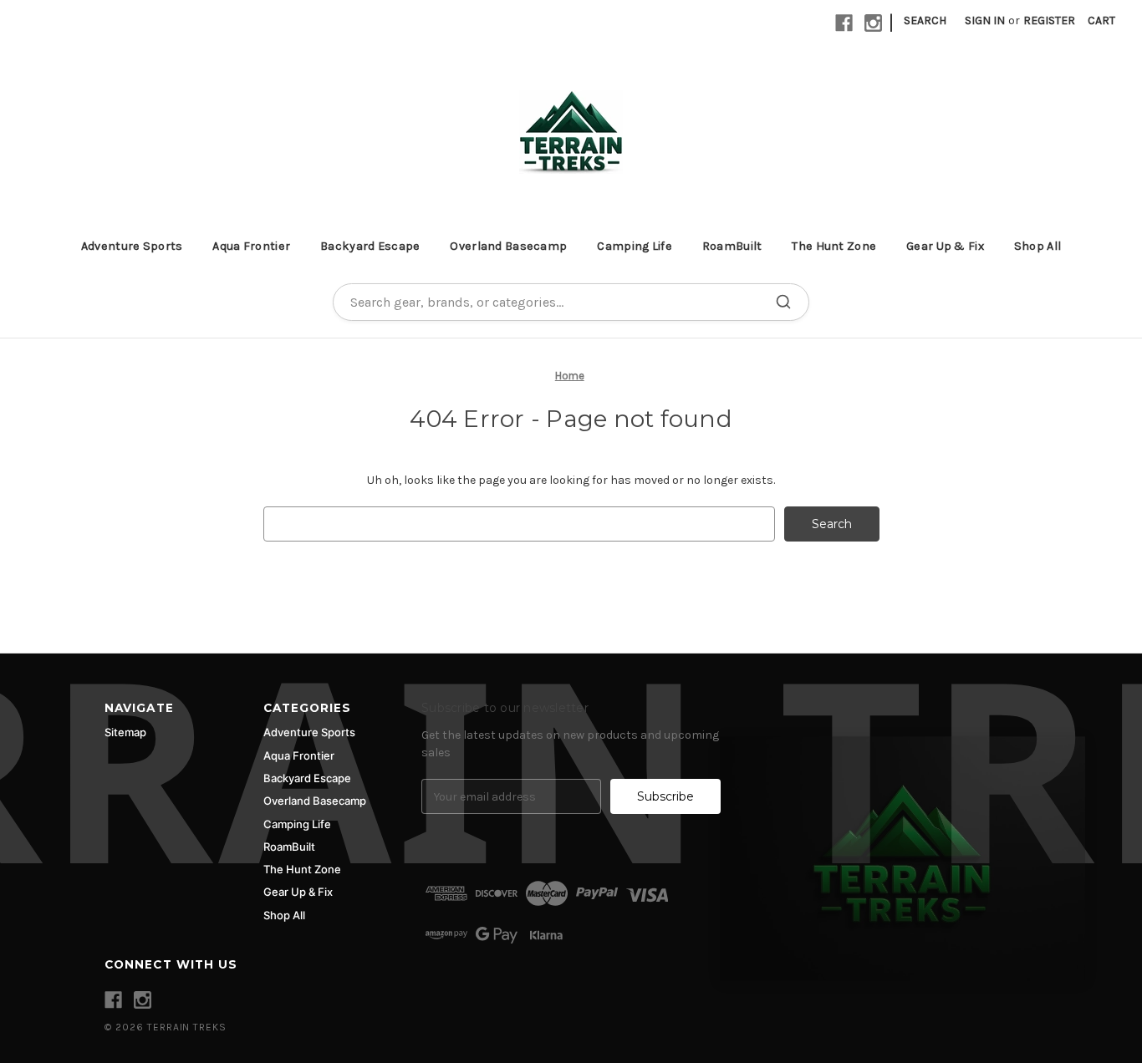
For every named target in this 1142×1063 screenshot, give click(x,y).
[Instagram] (873, 23)
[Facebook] (844, 23)
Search (925, 20)
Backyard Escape (370, 246)
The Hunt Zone (834, 246)
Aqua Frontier (251, 246)
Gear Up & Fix (945, 246)
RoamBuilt (732, 246)
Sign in (985, 20)
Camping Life (634, 246)
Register (1049, 20)
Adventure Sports (132, 246)
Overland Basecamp (508, 246)
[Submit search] (783, 301)
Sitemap (125, 732)
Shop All (1037, 246)
